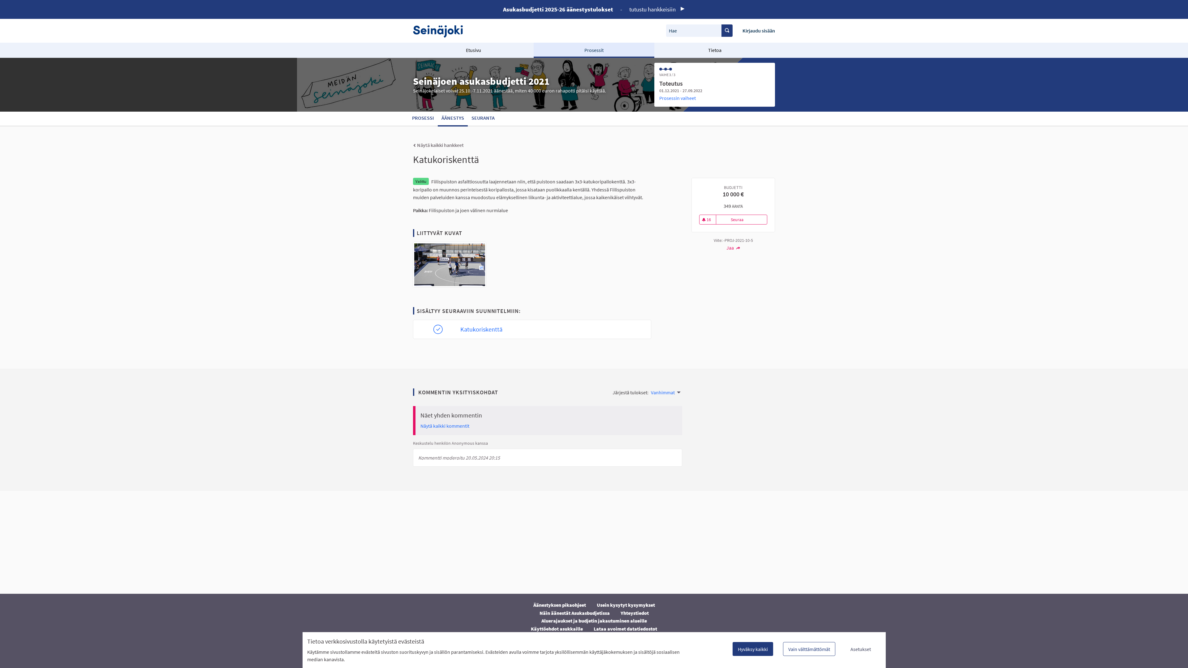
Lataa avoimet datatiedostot (625, 629)
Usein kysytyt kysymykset (626, 605)
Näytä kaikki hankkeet (440, 145)
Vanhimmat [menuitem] (663, 392)
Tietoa (714, 50)
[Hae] (727, 30)
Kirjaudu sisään (758, 31)
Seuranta (483, 118)
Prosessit (594, 50)
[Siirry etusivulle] (441, 31)
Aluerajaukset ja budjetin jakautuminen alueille (594, 621)
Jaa (730, 247)
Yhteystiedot (635, 613)
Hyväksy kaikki (753, 649)
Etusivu (473, 50)
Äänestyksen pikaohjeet (559, 605)
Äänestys (452, 118)
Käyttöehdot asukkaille (557, 629)
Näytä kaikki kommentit (444, 426)
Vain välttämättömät (809, 649)
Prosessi (423, 118)
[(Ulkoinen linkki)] (449, 266)
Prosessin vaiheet (677, 98)
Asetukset (860, 649)
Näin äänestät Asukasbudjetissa (575, 613)
